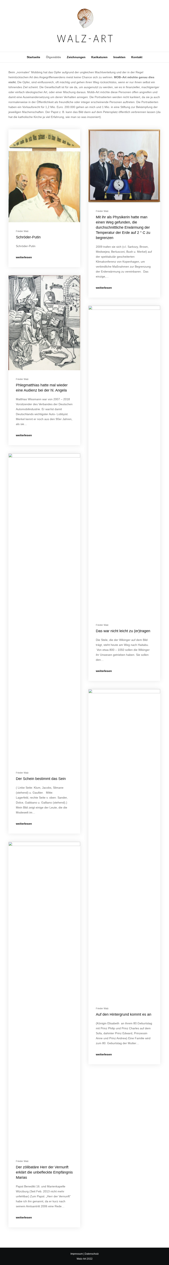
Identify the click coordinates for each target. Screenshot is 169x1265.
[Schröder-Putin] (44, 175)
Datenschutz (92, 1253)
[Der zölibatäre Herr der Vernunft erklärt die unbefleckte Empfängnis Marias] (44, 997)
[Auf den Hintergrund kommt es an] (124, 844)
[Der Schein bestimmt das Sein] (44, 608)
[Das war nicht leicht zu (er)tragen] (124, 461)
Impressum (76, 1253)
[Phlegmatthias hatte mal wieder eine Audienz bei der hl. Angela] (44, 322)
